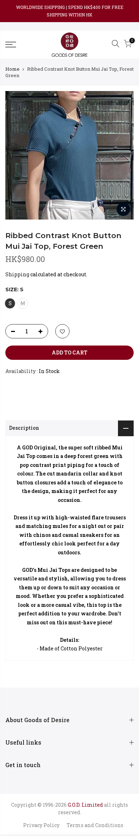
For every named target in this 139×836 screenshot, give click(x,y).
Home (12, 69)
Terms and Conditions (95, 825)
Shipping (17, 274)
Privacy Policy (41, 825)
